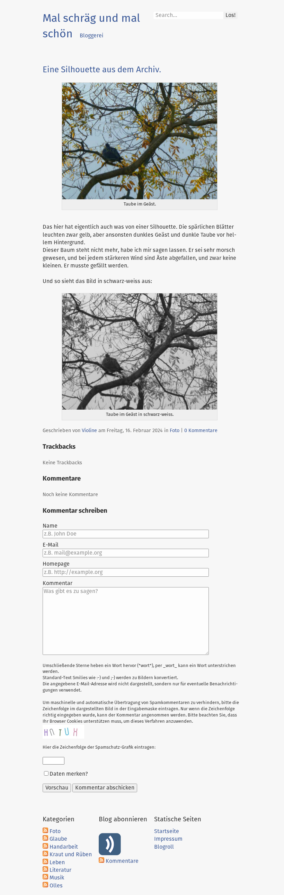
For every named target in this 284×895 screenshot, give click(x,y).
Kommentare (122, 861)
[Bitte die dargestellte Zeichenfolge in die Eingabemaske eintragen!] (63, 732)
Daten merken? (69, 774)
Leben (57, 862)
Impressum (168, 839)
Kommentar (57, 583)
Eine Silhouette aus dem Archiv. (102, 70)
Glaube (58, 839)
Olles (56, 885)
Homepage (56, 564)
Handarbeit (64, 847)
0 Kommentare (201, 430)
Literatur (60, 870)
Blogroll (164, 847)
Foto (174, 430)
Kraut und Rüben (71, 854)
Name (50, 526)
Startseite (166, 831)
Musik (57, 877)
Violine (89, 430)
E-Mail (51, 545)
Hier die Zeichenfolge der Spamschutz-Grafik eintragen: (99, 747)
